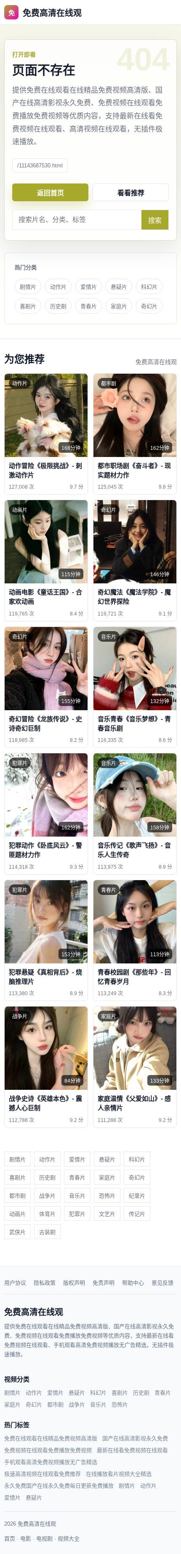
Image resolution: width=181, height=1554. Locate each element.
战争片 (47, 1196)
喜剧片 (28, 306)
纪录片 (137, 1196)
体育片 (47, 1214)
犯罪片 (77, 1214)
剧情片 (28, 287)
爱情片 (88, 287)
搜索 (155, 220)
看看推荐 (130, 193)
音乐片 (77, 1196)
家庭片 (119, 306)
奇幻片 (149, 306)
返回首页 (50, 193)
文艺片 (107, 1214)
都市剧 (17, 1196)
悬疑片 (119, 287)
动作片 (58, 287)
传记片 (137, 1214)
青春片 (88, 306)
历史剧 (58, 306)
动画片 (17, 1214)
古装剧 (47, 1232)
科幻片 (149, 287)
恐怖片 (107, 1196)
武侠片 (17, 1232)
